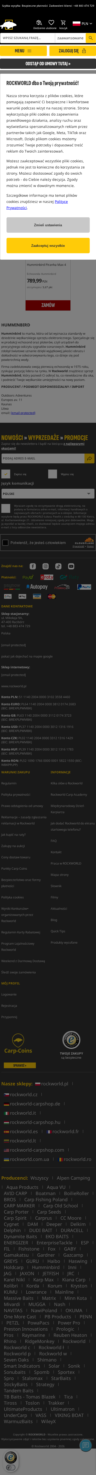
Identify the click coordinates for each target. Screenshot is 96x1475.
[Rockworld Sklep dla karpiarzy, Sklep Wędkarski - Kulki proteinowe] (8, 25)
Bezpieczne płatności (35, 5)
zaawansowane (70, 37)
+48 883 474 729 (83, 5)
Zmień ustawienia (48, 225)
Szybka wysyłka (11, 5)
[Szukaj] (91, 38)
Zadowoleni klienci (60, 5)
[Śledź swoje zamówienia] (39, 22)
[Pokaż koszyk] (63, 22)
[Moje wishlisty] (51, 22)
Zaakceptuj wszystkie (48, 246)
